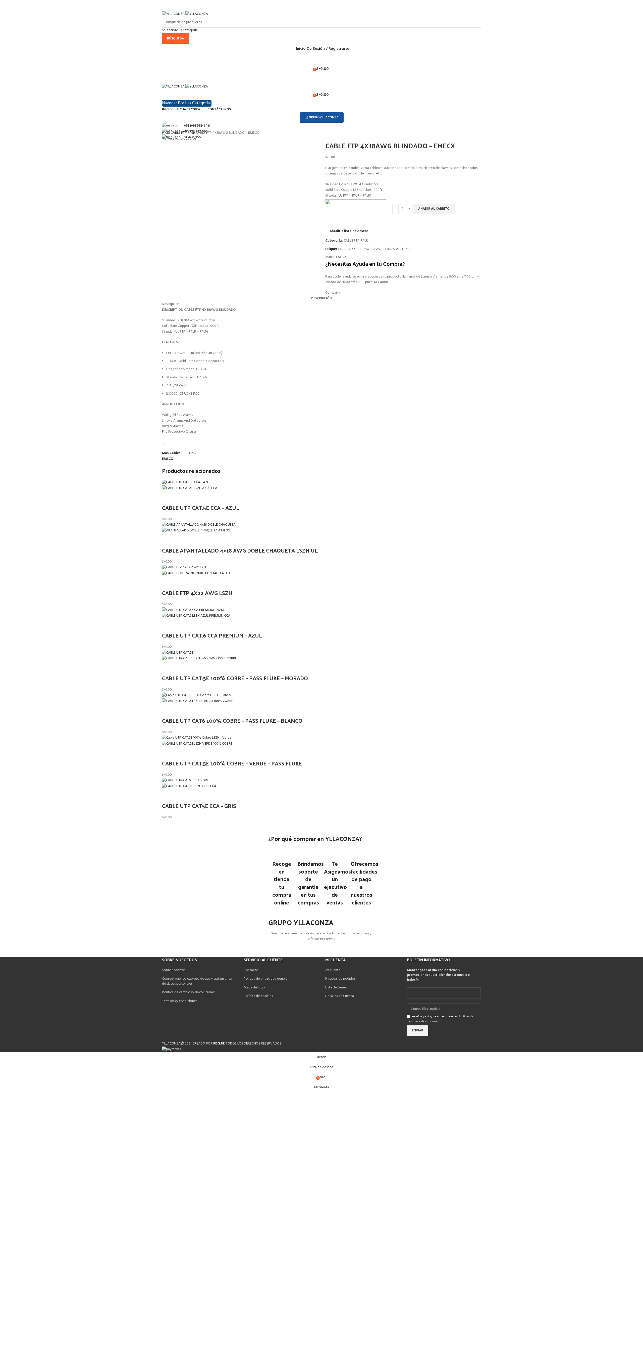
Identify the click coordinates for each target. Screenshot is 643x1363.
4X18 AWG (373, 249)
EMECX (341, 257)
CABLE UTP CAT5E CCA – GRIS (199, 806)
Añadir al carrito (434, 208)
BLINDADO (392, 249)
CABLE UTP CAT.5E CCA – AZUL (200, 508)
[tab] (321, 298)
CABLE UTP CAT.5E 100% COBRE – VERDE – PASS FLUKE (232, 763)
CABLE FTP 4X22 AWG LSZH (197, 593)
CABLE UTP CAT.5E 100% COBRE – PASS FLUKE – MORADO (235, 678)
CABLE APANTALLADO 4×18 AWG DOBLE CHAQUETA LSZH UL (240, 550)
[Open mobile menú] (321, 79)
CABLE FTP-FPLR (183, 133)
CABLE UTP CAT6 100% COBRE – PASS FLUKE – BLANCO (232, 720)
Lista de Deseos (337, 987)
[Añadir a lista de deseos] (181, 497)
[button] (168, 497)
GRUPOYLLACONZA (324, 117)
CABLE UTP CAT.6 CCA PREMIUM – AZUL (212, 635)
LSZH (406, 249)
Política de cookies (258, 996)
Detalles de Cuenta (339, 996)
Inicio (166, 133)
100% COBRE (352, 249)
